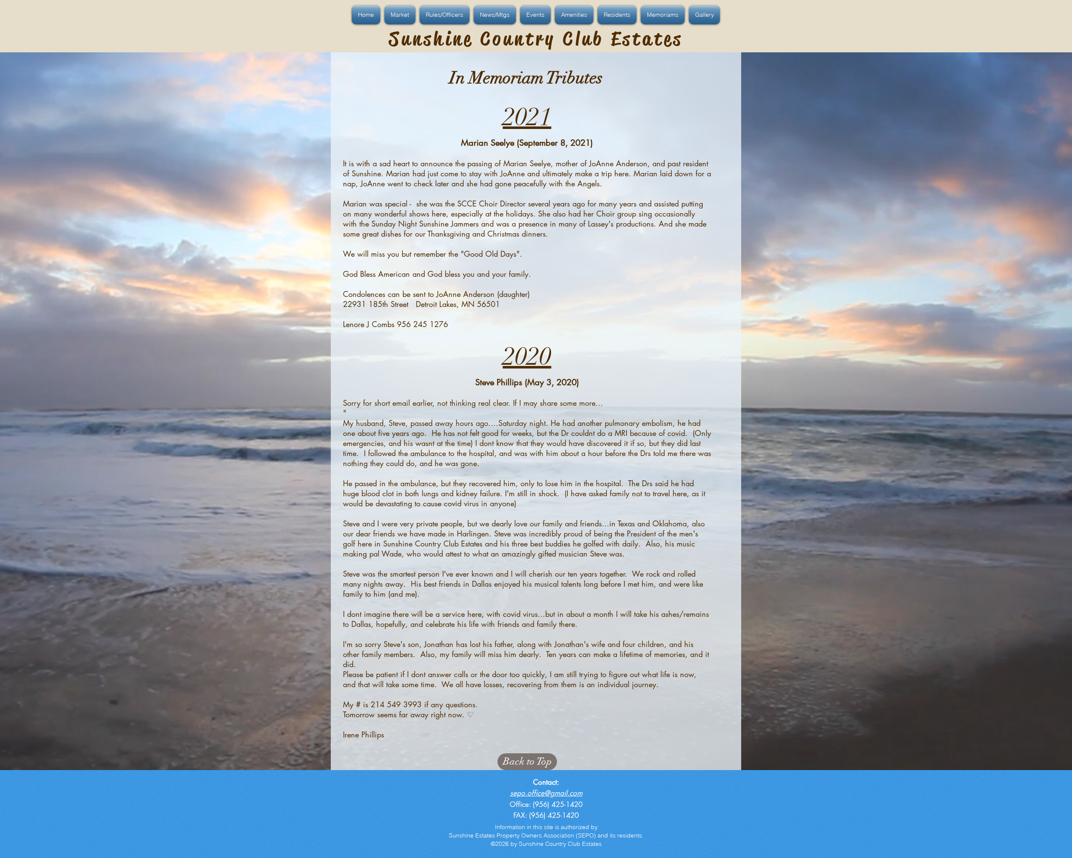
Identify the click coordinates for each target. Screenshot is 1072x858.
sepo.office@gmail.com (546, 793)
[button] (367, 14)
